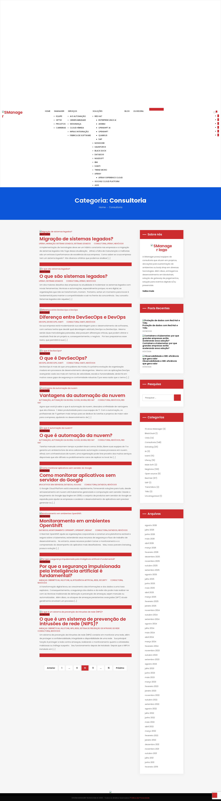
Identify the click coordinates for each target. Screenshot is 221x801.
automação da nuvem (62, 400)
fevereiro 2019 (151, 766)
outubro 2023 (151, 655)
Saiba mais (148, 291)
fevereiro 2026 (151, 552)
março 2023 (150, 681)
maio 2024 (150, 632)
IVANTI (97, 166)
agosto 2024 (151, 623)
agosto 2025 (151, 574)
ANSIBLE (101, 123)
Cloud (77, 400)
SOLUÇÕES (97, 111)
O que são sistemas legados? (74, 276)
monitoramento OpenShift (61, 530)
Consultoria (100, 243)
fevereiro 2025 (151, 601)
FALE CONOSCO (156, 109)
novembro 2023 (152, 650)
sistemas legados (82, 243)
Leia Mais (44, 264)
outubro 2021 (151, 753)
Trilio (147, 491)
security (103, 580)
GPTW (59, 120)
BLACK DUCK (100, 150)
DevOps (42, 322)
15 (109, 668)
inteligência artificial (83, 580)
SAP (100, 139)
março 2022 (150, 731)
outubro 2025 (151, 565)
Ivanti (60, 322)
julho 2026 (149, 529)
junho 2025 (150, 583)
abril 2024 (149, 637)
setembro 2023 (152, 659)
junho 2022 (150, 717)
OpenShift (79, 530)
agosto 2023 (151, 664)
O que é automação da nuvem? (77, 435)
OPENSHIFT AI (104, 127)
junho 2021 (149, 762)
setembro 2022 (152, 704)
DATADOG (99, 154)
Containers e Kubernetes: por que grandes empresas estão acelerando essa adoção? (159, 346)
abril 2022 (149, 726)
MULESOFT (99, 158)
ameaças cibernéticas (49, 580)
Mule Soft (149, 464)
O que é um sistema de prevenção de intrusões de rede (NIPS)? (83, 621)
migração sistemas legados (59, 243)
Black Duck (150, 433)
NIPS (72, 628)
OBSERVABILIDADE (78, 120)
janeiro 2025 (150, 605)
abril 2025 (149, 592)
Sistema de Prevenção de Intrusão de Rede (99, 628)
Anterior (51, 668)
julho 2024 (149, 628)
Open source (151, 473)
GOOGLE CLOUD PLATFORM (107, 181)
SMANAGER (59, 111)
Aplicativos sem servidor (51, 484)
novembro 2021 (152, 748)
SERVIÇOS (72, 111)
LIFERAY (98, 173)
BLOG (127, 111)
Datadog (68, 484)
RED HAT (98, 116)
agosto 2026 (151, 525)
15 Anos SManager (153, 429)
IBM (96, 162)
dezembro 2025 (152, 556)
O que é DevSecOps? (63, 358)
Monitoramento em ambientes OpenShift (75, 523)
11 (93, 668)
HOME (47, 111)
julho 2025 (149, 579)
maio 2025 (150, 588)
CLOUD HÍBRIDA (77, 127)
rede (96, 580)
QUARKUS (102, 135)
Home (102, 207)
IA (146, 451)
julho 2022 (149, 713)
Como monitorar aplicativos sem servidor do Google (78, 477)
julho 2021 (149, 757)
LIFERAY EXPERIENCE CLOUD (110, 177)
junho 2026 (150, 534)
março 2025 (150, 596)
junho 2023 (150, 672)
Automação (45, 400)
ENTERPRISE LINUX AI (107, 120)
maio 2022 (149, 722)
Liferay (42, 243)
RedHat (88, 530)
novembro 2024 (152, 610)
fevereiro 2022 (151, 735)
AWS (97, 185)
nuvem (84, 400)
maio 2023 (150, 677)
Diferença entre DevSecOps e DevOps (83, 317)
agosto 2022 (151, 708)
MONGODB (99, 143)
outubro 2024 (151, 614)
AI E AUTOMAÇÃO (78, 116)
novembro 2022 (152, 695)
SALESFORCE (100, 146)
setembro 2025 (152, 570)
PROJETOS (61, 123)
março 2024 (150, 641)
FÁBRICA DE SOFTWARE (80, 135)
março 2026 (150, 547)
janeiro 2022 (150, 740)
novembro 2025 (152, 561)
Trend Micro (150, 487)
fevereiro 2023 (151, 686)
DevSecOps (52, 322)
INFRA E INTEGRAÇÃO (79, 131)
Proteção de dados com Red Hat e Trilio (160, 326)
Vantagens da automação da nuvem (82, 395)
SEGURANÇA (75, 123)
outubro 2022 (151, 699)
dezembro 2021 (152, 744)
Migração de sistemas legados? (76, 239)
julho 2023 (149, 668)
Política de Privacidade (140, 798)
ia (71, 580)
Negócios (119, 243)
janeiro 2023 (150, 690)
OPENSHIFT (103, 131)
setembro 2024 (152, 619)
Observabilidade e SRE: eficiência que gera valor (159, 362)
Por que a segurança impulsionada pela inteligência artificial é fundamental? (80, 571)
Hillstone (65, 580)
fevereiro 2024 (151, 646)
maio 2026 (150, 538)
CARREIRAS (61, 127)
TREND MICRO (101, 169)
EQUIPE (59, 116)
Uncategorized (152, 496)
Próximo (120, 668)
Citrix (147, 437)
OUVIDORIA (138, 111)
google (77, 484)
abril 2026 (149, 543)
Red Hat (149, 478)
